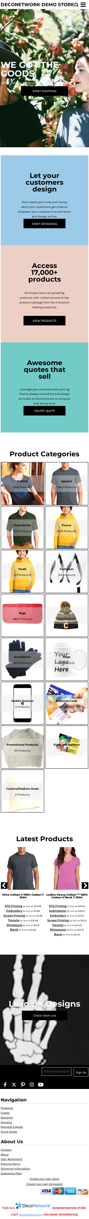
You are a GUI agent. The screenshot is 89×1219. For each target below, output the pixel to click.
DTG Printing (14, 906)
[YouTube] (41, 1085)
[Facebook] (5, 1085)
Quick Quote (9, 1131)
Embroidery (14, 910)
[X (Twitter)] (14, 1085)
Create (5, 1112)
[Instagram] (32, 1085)
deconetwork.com (31, 1214)
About (5, 1154)
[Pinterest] (23, 1085)
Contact (6, 1149)
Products (7, 1108)
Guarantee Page (11, 1173)
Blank (14, 929)
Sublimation (57, 910)
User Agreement (11, 1159)
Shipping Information (15, 1168)
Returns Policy (10, 1163)
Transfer (14, 920)
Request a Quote (12, 1126)
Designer (7, 1117)
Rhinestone (14, 925)
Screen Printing (14, 915)
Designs (6, 1122)
